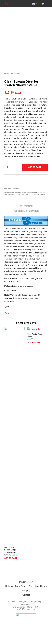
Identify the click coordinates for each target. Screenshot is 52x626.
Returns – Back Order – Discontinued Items (26, 586)
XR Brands (15, 73)
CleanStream (20, 192)
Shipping (26, 590)
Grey (7, 313)
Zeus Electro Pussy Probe (34, 335)
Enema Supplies (33, 192)
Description (26, 206)
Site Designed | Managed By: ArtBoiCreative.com (26, 608)
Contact (26, 595)
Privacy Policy (26, 582)
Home (6, 73)
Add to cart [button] (10, 558)
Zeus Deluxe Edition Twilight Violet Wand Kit (10, 549)
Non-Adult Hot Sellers (26, 194)
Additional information (26, 211)
